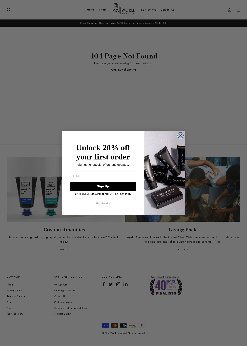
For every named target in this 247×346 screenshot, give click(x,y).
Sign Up (103, 186)
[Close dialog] (180, 135)
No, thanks (103, 203)
